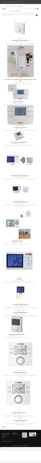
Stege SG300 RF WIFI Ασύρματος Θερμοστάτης (20, 175)
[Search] (28, 9)
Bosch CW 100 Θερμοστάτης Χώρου (20, 372)
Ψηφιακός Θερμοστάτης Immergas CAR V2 (19, 142)
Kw (2, 428)
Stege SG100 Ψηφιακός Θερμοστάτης (20, 312)
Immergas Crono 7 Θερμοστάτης (20, 127)
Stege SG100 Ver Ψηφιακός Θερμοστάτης (20, 304)
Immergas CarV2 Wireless (18, 101)
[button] (20, 38)
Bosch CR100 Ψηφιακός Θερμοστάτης (18, 412)
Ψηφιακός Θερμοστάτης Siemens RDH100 (17, 334)
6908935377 (4, 434)
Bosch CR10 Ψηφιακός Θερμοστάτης (20, 420)
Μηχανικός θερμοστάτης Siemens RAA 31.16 (20, 40)
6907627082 (8, 434)
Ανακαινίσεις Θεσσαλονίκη (25, 445)
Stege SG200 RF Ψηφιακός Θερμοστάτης (20, 201)
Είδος (3, 425)
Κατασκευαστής (5, 427)
